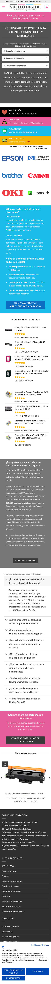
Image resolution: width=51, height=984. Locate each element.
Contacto (6, 896)
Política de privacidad (40, 945)
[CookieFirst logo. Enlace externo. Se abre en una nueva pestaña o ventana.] (3, 947)
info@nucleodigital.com (21, 829)
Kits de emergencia (10, 936)
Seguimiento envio (10, 886)
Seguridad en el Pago (11, 891)
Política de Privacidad (11, 906)
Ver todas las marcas (41, 148)
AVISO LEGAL (8, 866)
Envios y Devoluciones (12, 901)
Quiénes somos (9, 871)
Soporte (5, 876)
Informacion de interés (12, 881)
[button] (3, 7)
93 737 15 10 (23, 825)
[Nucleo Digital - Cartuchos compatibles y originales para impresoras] (25, 7)
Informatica (7, 931)
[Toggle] (6, 579)
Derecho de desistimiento (13, 911)
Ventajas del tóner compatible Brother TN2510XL (25, 794)
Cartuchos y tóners (10, 926)
